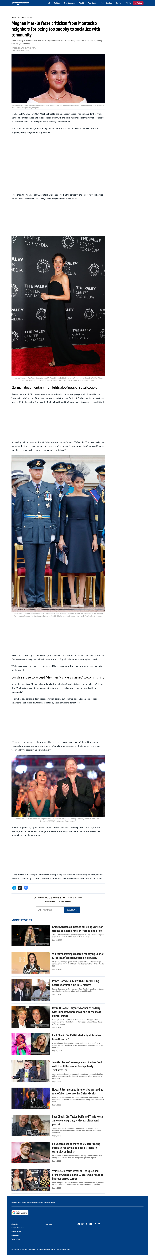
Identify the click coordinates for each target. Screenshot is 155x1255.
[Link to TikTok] (94, 1224)
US (49, 3)
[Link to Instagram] (82, 1224)
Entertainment (69, 3)
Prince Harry (41, 128)
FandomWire (30, 442)
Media (128, 3)
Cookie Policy (16, 1235)
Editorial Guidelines (18, 1228)
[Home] (21, 3)
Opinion (119, 3)
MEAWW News (16, 1202)
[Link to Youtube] (90, 1224)
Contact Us (48, 1224)
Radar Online (30, 121)
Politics (57, 3)
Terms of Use (16, 1239)
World (81, 3)
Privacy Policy (16, 1231)
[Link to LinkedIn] (98, 1224)
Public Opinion (106, 3)
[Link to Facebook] (79, 1224)
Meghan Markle (47, 113)
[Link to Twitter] (86, 1224)
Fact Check (92, 3)
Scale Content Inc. (37, 1202)
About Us (15, 1224)
